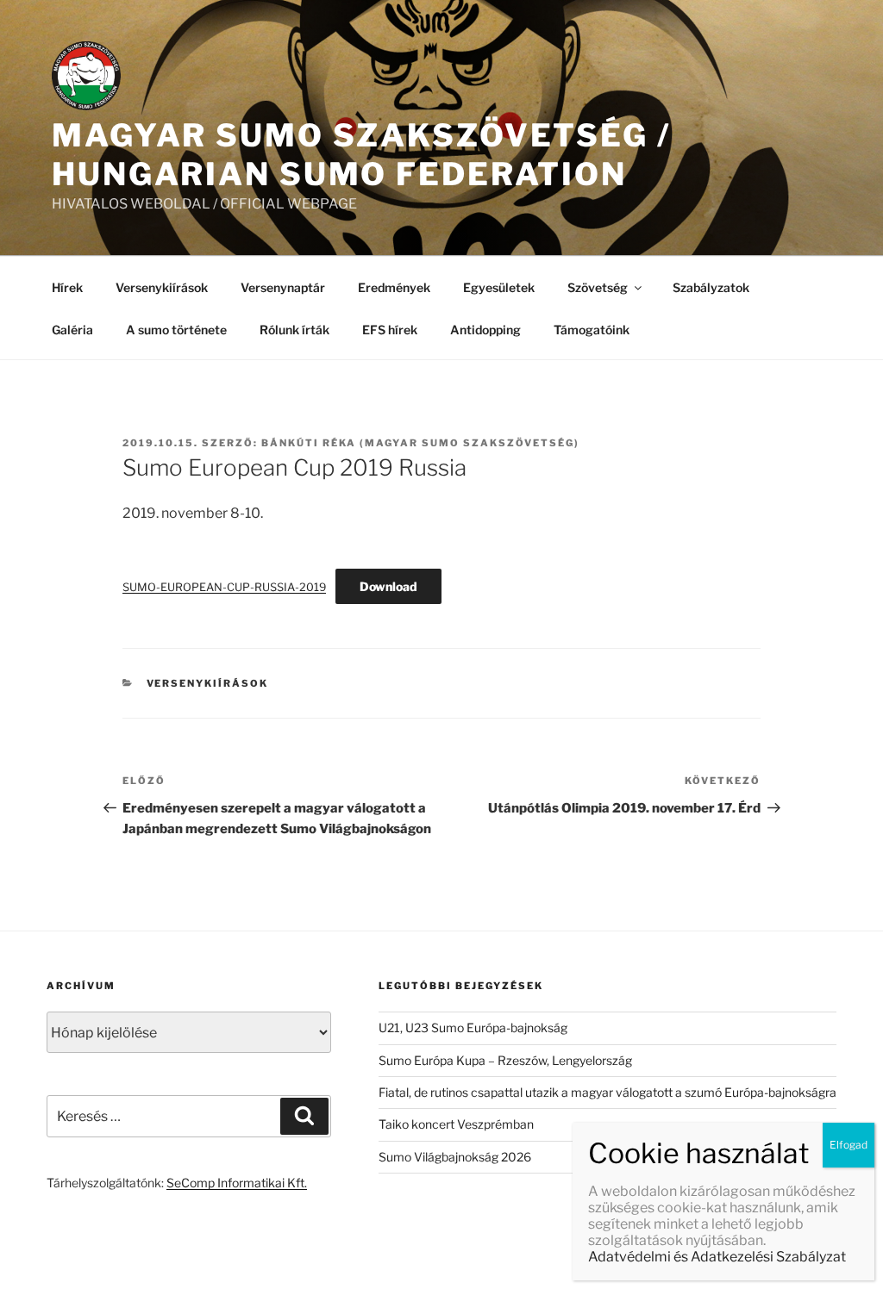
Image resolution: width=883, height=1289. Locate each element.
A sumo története (176, 329)
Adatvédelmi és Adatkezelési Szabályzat (717, 1257)
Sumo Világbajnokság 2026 (455, 1156)
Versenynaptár (283, 287)
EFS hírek (389, 329)
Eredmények (394, 287)
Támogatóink (591, 329)
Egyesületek (499, 287)
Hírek (67, 287)
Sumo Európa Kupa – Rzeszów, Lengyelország (505, 1060)
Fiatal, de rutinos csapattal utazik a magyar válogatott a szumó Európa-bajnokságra (607, 1092)
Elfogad (848, 1144)
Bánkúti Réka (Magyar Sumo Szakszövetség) (420, 443)
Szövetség (597, 287)
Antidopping (485, 329)
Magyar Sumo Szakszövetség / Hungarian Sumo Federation (361, 154)
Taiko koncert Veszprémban (456, 1124)
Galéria (72, 329)
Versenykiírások (162, 287)
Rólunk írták (294, 329)
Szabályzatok (711, 287)
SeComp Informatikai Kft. (236, 1182)
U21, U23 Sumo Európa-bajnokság (473, 1027)
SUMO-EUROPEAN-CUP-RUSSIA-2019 (224, 587)
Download (388, 586)
